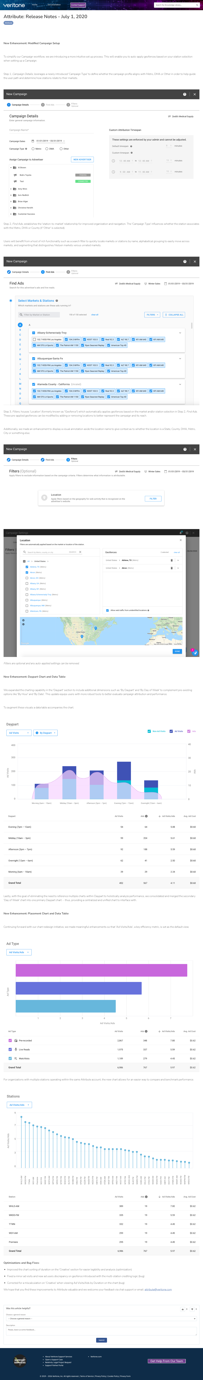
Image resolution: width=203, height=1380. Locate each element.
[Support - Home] (14, 5)
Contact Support (78, 5)
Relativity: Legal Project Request (58, 1362)
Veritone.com (96, 1356)
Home (34, 5)
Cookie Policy (113, 1376)
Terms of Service (87, 1376)
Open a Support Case (54, 1359)
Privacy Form (125, 1376)
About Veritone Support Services (58, 1356)
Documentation (54, 5)
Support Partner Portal (54, 1365)
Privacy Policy (100, 1376)
